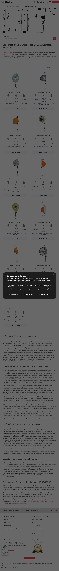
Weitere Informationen (30, 282)
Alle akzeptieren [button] (44, 294)
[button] (12, 294)
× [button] (53, 274)
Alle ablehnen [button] (28, 294)
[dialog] (29, 285)
